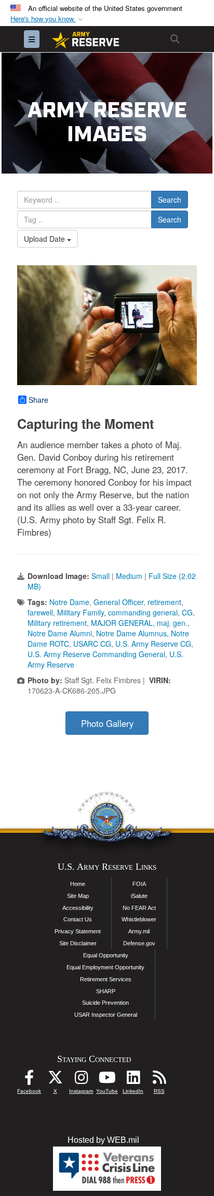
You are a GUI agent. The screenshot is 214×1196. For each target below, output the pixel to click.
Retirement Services (105, 979)
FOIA (139, 884)
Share (38, 400)
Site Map (78, 896)
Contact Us (77, 919)
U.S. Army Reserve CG (153, 643)
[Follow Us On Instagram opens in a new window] (81, 1080)
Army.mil (139, 931)
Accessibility (77, 908)
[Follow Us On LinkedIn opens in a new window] (133, 1080)
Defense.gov (139, 943)
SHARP (105, 991)
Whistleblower (139, 919)
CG (187, 612)
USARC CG (92, 643)
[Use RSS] (159, 1080)
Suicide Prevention (105, 1003)
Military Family (80, 612)
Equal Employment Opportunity (105, 967)
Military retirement (57, 623)
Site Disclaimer (78, 943)
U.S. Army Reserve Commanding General (96, 654)
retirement (164, 602)
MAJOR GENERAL (122, 623)
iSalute (139, 896)
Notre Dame (69, 602)
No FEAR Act (139, 908)
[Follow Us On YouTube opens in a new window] (107, 1080)
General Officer (118, 602)
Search (169, 199)
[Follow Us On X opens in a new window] (55, 1080)
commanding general (143, 612)
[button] (47, 19)
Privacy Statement (78, 931)
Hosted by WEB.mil (103, 1140)
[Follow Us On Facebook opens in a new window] (29, 1080)
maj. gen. (172, 623)
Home (77, 884)
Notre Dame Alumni (60, 633)
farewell (40, 612)
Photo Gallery (107, 723)
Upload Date (45, 238)
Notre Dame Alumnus (131, 633)
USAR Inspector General (105, 1015)
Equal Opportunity (105, 955)
